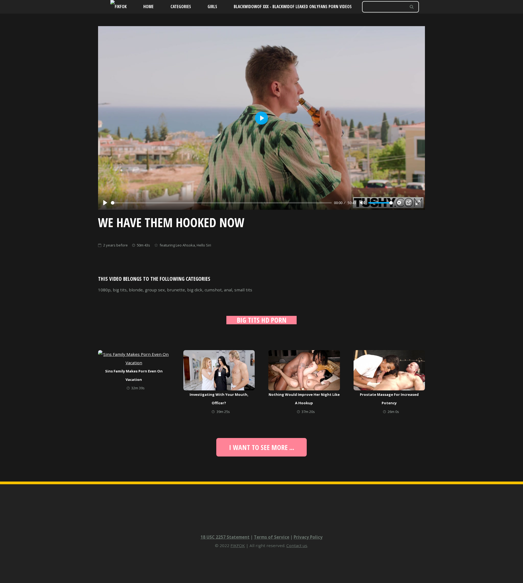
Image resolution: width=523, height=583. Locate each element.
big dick (194, 289)
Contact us (296, 545)
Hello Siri (204, 245)
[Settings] (399, 202)
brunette (176, 289)
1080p (104, 289)
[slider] (221, 202)
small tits (243, 289)
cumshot (213, 289)
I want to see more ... (261, 447)
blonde (136, 289)
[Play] (105, 202)
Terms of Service (271, 537)
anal (228, 289)
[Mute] (362, 202)
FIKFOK (237, 545)
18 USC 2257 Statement (225, 537)
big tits (120, 289)
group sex (155, 289)
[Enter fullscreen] (417, 202)
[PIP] (408, 202)
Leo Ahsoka (185, 245)
